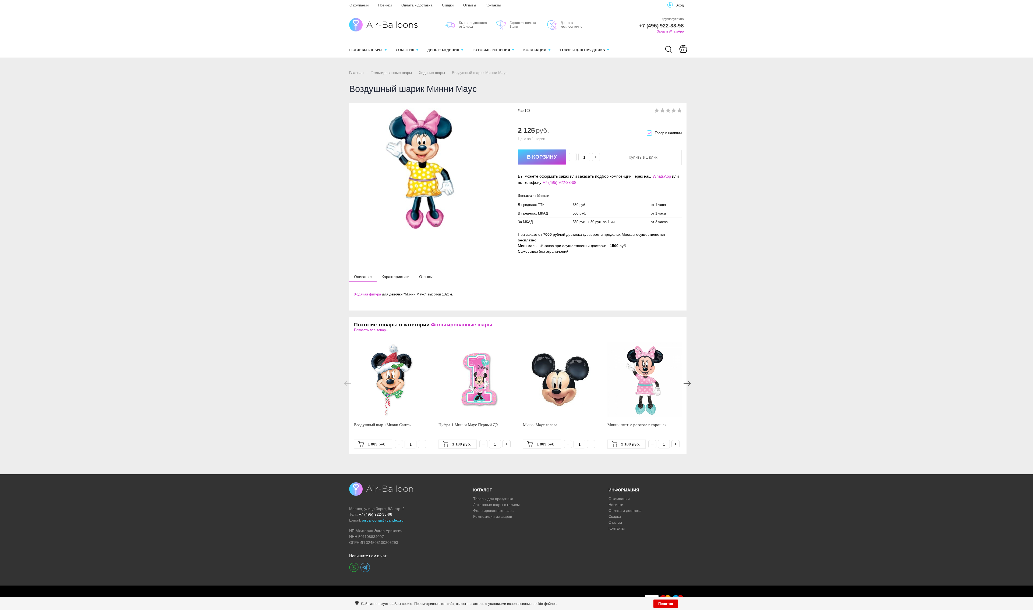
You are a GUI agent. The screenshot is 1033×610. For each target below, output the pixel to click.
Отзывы (469, 5)
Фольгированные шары (391, 72)
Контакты (493, 5)
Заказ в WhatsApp (670, 31)
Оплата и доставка (416, 5)
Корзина (683, 56)
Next (687, 383)
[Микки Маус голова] (560, 379)
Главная (356, 72)
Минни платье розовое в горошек (636, 425)
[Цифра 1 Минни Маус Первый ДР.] (475, 379)
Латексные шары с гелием (496, 504)
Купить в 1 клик (643, 157)
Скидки (448, 5)
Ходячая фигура (367, 294)
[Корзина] (683, 52)
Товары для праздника (493, 499)
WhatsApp (662, 176)
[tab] (363, 276)
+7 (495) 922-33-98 (559, 182)
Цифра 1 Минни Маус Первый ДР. (468, 425)
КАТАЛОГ (482, 490)
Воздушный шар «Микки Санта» (383, 425)
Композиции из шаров (492, 516)
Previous (347, 383)
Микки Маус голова (540, 425)
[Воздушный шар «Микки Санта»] (391, 379)
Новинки (385, 5)
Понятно (665, 604)
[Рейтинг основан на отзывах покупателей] (668, 111)
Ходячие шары (432, 72)
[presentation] (363, 276)
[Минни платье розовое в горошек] (644, 379)
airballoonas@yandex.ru (383, 520)
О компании (359, 5)
